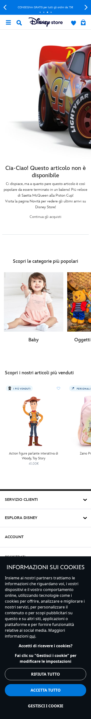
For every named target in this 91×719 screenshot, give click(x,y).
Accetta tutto (46, 690)
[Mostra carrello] (83, 23)
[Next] (86, 7)
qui (32, 636)
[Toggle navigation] (8, 22)
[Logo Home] (45, 22)
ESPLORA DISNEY (21, 518)
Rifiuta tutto (45, 674)
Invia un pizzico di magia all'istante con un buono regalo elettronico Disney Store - (48, 7)
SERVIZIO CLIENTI (21, 499)
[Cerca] (19, 23)
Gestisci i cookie (45, 706)
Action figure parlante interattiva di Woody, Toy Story (33, 455)
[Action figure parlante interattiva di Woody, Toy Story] (33, 421)
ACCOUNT (14, 537)
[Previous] (5, 7)
